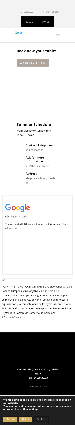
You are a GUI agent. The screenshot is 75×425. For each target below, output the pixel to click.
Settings (41, 419)
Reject (25, 419)
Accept (10, 419)
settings (33, 409)
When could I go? (33, 63)
